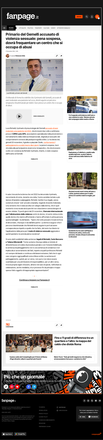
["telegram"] (34, 386)
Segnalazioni (43, 410)
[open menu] (4, 28)
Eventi (53, 28)
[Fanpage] (9, 400)
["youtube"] (17, 386)
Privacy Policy (43, 413)
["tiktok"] (6, 386)
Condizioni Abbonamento (47, 420)
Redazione (42, 423)
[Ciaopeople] (96, 434)
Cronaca (8, 320)
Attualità (22, 28)
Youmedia (42, 407)
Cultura (46, 28)
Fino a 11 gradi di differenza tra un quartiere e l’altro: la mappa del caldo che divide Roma (74, 341)
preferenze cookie (45, 426)
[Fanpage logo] (20, 16)
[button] (61, 56)
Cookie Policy (43, 417)
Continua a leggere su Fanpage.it (34, 280)
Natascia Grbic (20, 56)
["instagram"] (11, 386)
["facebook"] (28, 386)
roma (11, 28)
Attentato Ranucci (63, 28)
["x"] (23, 386)
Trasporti (38, 28)
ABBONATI (79, 16)
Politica (30, 28)
